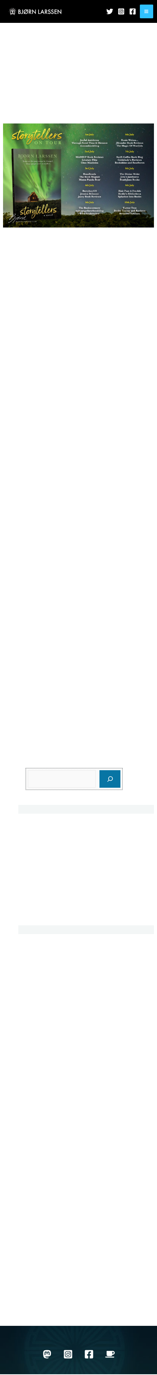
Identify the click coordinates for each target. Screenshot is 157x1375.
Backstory (39, 961)
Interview (38, 1054)
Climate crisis (44, 1014)
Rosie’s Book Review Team (40, 376)
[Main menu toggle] (146, 11)
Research (39, 1174)
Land (33, 1081)
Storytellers (64, 115)
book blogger (97, 334)
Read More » (20, 717)
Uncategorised (46, 1227)
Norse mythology (49, 1147)
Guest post (40, 1028)
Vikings (36, 1254)
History (35, 1041)
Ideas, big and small (53, 912)
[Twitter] (109, 11)
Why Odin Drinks (49, 1294)
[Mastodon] (47, 1354)
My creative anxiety (52, 828)
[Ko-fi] (110, 1354)
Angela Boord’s (50, 434)
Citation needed (47, 1001)
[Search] (109, 779)
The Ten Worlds (47, 1201)
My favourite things (51, 1121)
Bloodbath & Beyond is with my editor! (77, 849)
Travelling (39, 1214)
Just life (43, 115)
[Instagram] (121, 11)
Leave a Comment (118, 115)
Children (37, 988)
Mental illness (44, 1108)
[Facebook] (132, 11)
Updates (87, 115)
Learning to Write (49, 1094)
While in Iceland (47, 1280)
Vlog (32, 1267)
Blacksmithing (45, 975)
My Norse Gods (47, 1134)
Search (35, 762)
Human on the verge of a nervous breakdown (86, 870)
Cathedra (38, 891)
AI (29, 948)
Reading (37, 1161)
